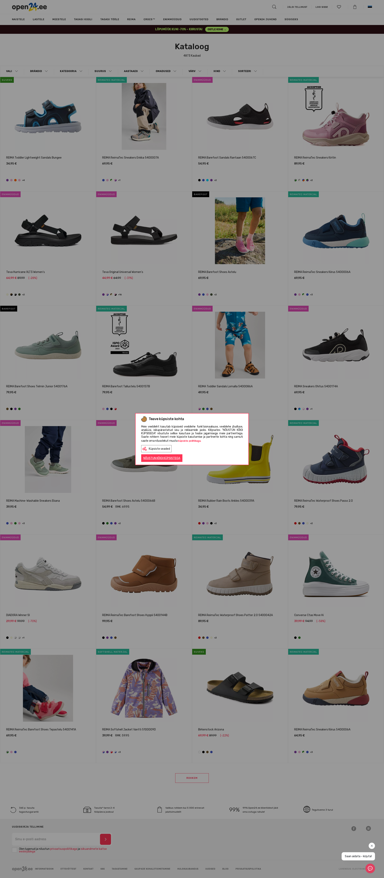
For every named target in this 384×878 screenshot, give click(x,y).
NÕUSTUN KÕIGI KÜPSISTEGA (161, 458)
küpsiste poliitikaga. (189, 440)
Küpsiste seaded (159, 448)
